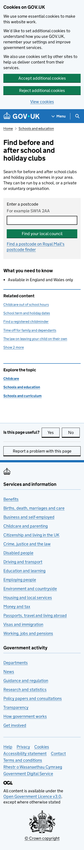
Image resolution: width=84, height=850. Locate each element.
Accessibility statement (25, 753)
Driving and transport (22, 561)
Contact (58, 753)
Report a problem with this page (42, 451)
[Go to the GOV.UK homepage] (21, 116)
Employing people (19, 579)
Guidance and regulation (25, 680)
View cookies (42, 102)
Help (7, 746)
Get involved (14, 725)
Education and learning (24, 570)
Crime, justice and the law (27, 543)
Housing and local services (27, 597)
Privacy (23, 746)
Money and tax (16, 606)
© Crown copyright (42, 838)
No (74, 432)
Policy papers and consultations (32, 698)
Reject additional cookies (42, 90)
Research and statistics (25, 689)
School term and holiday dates (26, 313)
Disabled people (18, 552)
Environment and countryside (30, 588)
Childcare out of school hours (26, 304)
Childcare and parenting (25, 526)
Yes (53, 432)
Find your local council (42, 233)
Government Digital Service (28, 773)
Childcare (11, 378)
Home (8, 128)
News (8, 671)
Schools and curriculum (22, 396)
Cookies (41, 746)
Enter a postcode (22, 204)
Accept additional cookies (42, 78)
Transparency (15, 707)
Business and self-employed (28, 517)
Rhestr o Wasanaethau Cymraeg (32, 766)
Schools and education (36, 128)
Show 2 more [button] (13, 347)
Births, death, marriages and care (34, 508)
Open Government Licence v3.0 (32, 796)
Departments (15, 662)
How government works (25, 716)
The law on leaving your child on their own (35, 339)
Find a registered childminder (26, 321)
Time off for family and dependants (29, 330)
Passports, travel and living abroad (35, 615)
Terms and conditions (22, 760)
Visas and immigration (23, 624)
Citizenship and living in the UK (31, 535)
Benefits (11, 499)
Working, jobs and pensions (28, 633)
